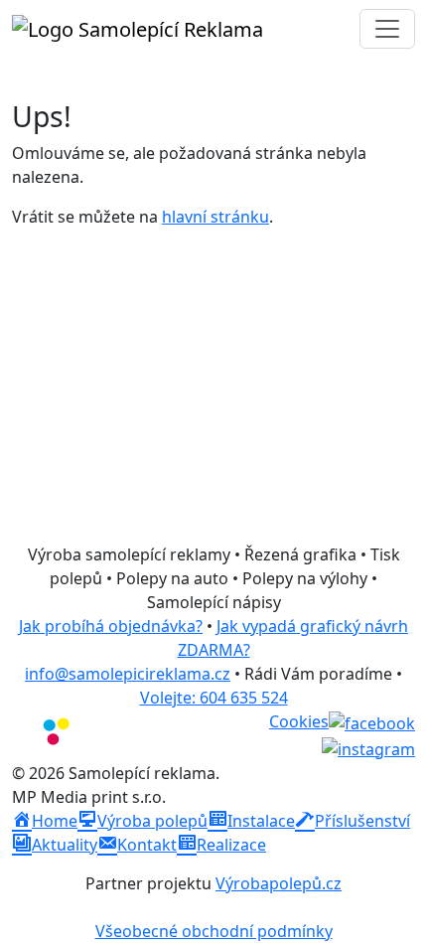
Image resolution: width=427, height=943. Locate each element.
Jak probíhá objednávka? (111, 626)
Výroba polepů (152, 821)
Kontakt (147, 845)
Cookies (299, 721)
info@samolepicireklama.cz (127, 674)
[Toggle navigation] (387, 29)
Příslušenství (362, 821)
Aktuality (64, 845)
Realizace (231, 845)
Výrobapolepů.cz (278, 883)
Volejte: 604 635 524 (214, 697)
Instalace (261, 821)
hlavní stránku (215, 217)
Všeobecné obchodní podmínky (214, 931)
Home (54, 821)
